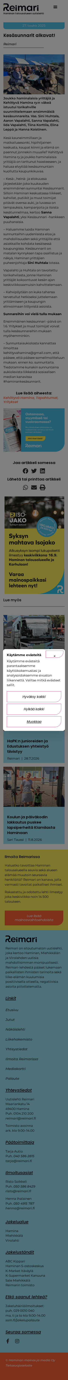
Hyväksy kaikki (34, 697)
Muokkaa (34, 721)
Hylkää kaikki (34, 709)
